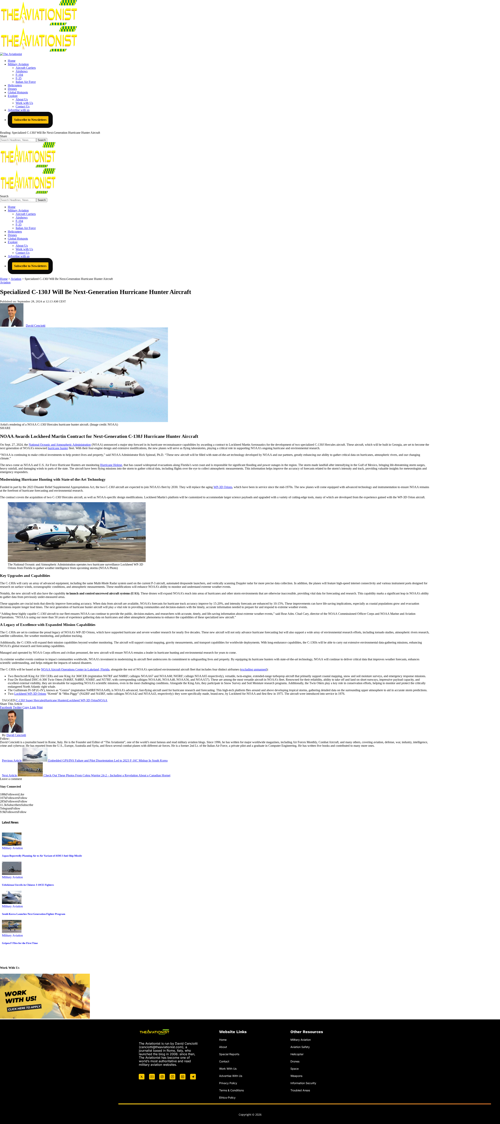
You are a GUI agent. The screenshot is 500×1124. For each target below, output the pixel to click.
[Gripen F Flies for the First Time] (11, 932)
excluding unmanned (254, 669)
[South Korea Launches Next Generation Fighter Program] (11, 902)
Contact (224, 1061)
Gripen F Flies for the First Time (20, 943)
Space (294, 1068)
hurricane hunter (58, 448)
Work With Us (228, 1068)
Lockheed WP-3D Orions (30, 693)
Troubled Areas (300, 1090)
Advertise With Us (230, 1075)
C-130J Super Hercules (30, 700)
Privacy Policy (228, 1083)
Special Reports (229, 1054)
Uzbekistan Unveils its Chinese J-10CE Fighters (28, 884)
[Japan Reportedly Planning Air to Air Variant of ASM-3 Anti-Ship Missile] (11, 844)
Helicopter (297, 1054)
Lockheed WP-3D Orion (82, 700)
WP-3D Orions (222, 487)
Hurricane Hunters (56, 700)
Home (223, 1039)
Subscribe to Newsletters (30, 119)
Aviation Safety (300, 1047)
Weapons (296, 1075)
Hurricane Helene (111, 465)
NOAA (102, 700)
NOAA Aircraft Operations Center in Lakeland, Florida (75, 669)
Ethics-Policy (227, 1097)
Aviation (5, 282)
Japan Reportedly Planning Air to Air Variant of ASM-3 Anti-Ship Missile (42, 855)
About (223, 1047)
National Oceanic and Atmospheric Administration (60, 444)
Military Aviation (12, 848)
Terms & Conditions (231, 1090)
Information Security (303, 1083)
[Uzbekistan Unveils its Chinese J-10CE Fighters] (11, 873)
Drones (294, 1061)
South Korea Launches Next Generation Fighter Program (33, 913)
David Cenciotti (35, 325)
